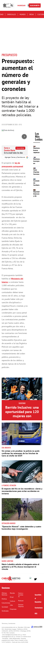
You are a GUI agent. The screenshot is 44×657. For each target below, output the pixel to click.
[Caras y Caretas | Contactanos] (39, 578)
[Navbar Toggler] (6, 5)
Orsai (31, 14)
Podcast (20, 601)
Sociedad (22, 403)
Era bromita (6, 447)
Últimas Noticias (4, 594)
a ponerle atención (9, 485)
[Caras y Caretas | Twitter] (35, 579)
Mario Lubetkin (7, 561)
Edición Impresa (21, 605)
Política (4, 599)
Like (11, 605)
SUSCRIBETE (34, 5)
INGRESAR (21, 5)
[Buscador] (12, 5)
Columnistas (6, 603)
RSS (36, 613)
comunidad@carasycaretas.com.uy (12, 635)
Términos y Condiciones (8, 623)
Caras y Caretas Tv (20, 595)
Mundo (22, 14)
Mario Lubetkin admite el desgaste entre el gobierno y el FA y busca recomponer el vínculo (20, 566)
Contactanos (39, 607)
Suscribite (20, 148)
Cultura (12, 601)
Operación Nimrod (8, 523)
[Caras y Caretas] (11, 580)
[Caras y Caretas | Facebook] (31, 578)
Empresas (13, 609)
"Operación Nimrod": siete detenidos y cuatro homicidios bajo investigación (21, 527)
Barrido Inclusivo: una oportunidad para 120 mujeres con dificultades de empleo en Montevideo (22, 416)
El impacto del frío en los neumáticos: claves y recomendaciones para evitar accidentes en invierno (22, 491)
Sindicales (11, 14)
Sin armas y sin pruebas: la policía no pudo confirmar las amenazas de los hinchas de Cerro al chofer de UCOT (20, 453)
